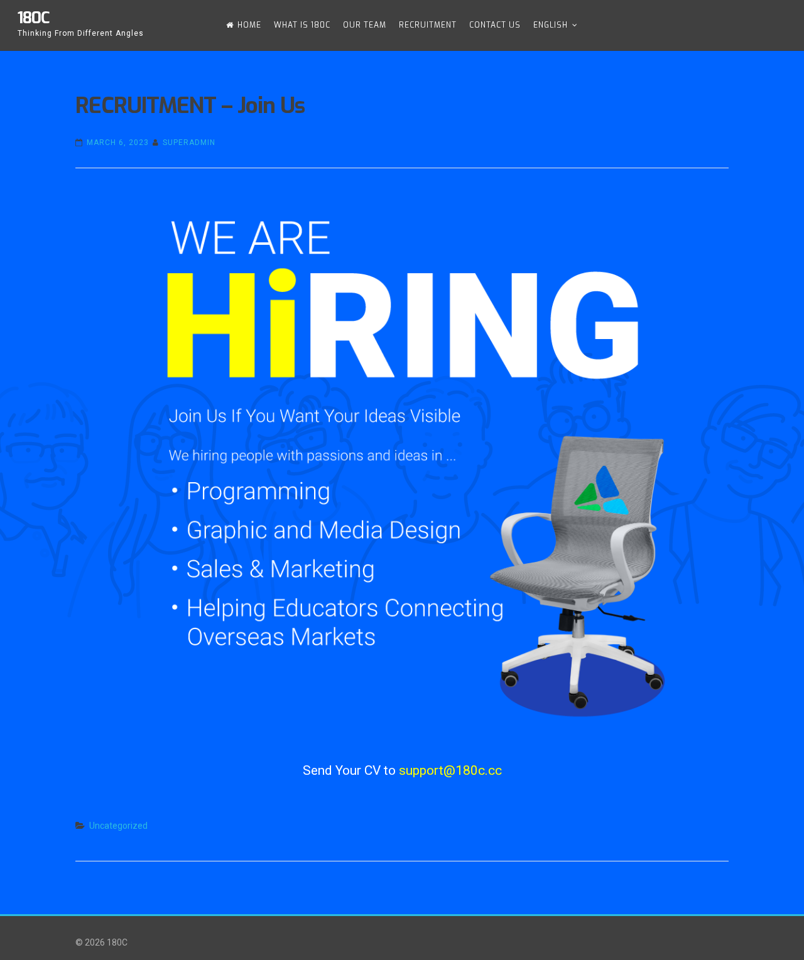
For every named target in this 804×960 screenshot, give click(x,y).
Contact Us (495, 25)
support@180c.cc (450, 770)
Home (249, 25)
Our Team (364, 25)
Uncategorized (118, 826)
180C (34, 18)
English (550, 25)
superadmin (189, 142)
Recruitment (428, 25)
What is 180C (302, 25)
